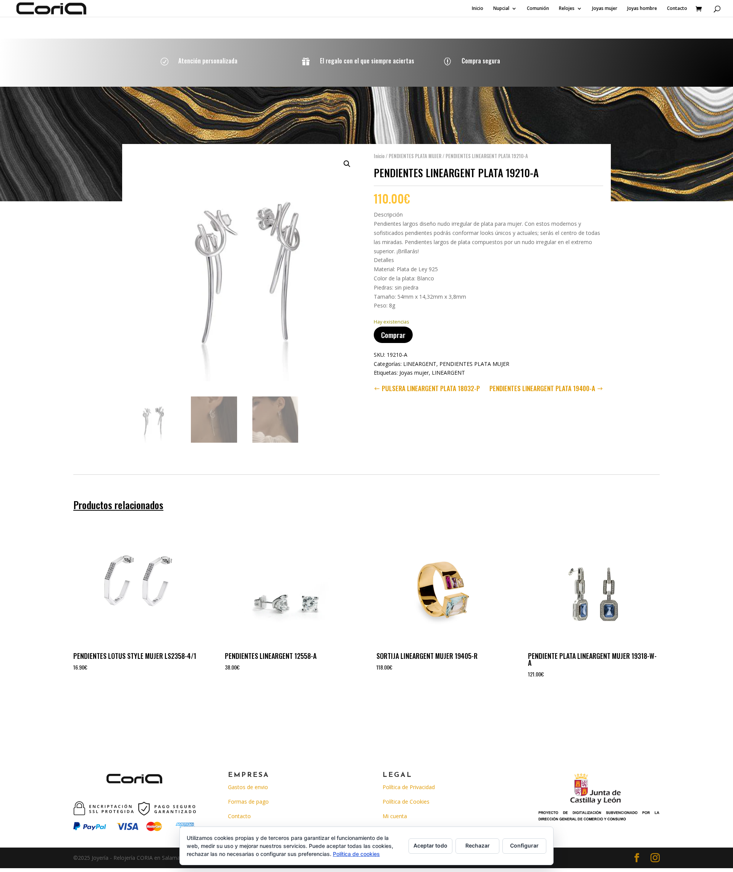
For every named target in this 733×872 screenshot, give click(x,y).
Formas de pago (248, 801)
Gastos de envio (248, 787)
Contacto (677, 8)
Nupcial (501, 8)
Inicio (477, 8)
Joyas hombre (642, 8)
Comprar (393, 334)
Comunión (538, 8)
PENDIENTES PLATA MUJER (415, 156)
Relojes (567, 8)
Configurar (524, 845)
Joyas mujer (604, 8)
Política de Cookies (406, 801)
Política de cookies (356, 854)
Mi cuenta (395, 816)
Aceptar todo (430, 845)
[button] (347, 164)
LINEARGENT (419, 363)
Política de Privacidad (409, 787)
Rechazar (477, 845)
